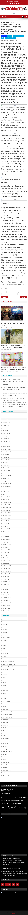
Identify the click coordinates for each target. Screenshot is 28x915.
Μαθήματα (5, 725)
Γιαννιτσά (5, 658)
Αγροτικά (5, 627)
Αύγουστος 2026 (6, 422)
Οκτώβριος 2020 (7, 608)
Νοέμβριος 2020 (6, 605)
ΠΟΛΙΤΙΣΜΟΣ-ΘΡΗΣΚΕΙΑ (8, 751)
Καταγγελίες (5, 709)
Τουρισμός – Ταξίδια (7, 770)
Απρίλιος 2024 (6, 496)
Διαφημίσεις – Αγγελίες (8, 669)
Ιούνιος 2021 (6, 587)
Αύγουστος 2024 (6, 486)
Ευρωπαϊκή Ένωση (7, 696)
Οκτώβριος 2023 (7, 512)
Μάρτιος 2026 (6, 436)
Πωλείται (5, 754)
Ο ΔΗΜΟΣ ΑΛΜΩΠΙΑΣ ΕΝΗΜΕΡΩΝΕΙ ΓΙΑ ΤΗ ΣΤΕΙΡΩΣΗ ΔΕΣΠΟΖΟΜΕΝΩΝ (5, 297)
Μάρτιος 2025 (6, 467)
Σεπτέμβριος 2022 (7, 547)
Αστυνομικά (5, 653)
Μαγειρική (5, 722)
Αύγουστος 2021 (6, 581)
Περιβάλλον (5, 743)
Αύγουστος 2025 (6, 454)
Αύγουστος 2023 (6, 518)
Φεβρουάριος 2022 (7, 565)
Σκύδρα (4, 756)
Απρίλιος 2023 (6, 528)
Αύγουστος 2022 (6, 549)
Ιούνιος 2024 (6, 491)
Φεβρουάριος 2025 (7, 470)
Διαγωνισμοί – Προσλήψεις (9, 666)
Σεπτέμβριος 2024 (7, 483)
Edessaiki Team (14, 40)
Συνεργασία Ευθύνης (12, 293)
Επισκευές (5, 690)
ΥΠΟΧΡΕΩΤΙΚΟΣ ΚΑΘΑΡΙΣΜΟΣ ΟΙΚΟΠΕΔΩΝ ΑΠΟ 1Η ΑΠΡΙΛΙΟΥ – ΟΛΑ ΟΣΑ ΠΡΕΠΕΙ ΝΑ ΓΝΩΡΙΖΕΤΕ (13, 346)
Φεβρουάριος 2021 (7, 597)
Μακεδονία (21, 36)
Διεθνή (4, 677)
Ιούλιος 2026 (6, 425)
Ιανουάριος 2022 (6, 568)
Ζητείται (5, 703)
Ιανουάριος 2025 (6, 473)
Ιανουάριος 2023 (6, 536)
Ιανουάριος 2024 (6, 504)
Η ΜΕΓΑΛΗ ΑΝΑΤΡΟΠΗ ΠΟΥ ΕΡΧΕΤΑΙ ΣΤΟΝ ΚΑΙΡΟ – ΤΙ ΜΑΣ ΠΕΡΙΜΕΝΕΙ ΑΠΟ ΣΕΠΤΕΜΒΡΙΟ (14, 388)
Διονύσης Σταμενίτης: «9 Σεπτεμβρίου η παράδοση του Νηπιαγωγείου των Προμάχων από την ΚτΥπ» (13, 368)
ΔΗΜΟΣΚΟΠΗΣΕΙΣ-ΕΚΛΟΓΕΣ (9, 664)
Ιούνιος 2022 (6, 555)
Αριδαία (4, 648)
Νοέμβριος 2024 (6, 478)
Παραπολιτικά (6, 738)
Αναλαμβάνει (6, 635)
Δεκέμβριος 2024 (7, 475)
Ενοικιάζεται (6, 688)
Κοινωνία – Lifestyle (7, 714)
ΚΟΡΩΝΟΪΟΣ (5, 719)
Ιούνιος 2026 (6, 428)
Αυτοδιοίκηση (10, 292)
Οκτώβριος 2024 (7, 481)
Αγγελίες (5, 624)
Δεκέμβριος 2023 (7, 507)
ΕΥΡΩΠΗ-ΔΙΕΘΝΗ (6, 701)
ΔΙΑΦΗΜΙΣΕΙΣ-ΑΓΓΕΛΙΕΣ (8, 672)
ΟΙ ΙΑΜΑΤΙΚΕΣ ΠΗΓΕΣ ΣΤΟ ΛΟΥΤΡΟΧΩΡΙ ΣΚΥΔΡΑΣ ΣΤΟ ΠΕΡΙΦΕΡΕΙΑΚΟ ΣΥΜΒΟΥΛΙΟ (14, 399)
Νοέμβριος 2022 (6, 542)
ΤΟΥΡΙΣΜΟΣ (5, 767)
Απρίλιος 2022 (6, 560)
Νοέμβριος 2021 (6, 573)
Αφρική (4, 656)
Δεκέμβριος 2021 (7, 571)
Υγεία (4, 772)
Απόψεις (5, 643)
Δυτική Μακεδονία (7, 680)
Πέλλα (4, 741)
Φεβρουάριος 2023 (7, 534)
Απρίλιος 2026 (6, 433)
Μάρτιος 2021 (6, 595)
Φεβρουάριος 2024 (7, 502)
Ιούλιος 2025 (6, 457)
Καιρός (4, 706)
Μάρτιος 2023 (6, 531)
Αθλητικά (4, 36)
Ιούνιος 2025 (6, 459)
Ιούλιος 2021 (6, 584)
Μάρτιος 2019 (6, 610)
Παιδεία (4, 735)
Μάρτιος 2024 (6, 499)
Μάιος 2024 (5, 494)
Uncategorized (6, 621)
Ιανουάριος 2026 (6, 441)
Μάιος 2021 (5, 589)
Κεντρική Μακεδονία (7, 711)
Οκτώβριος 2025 (7, 449)
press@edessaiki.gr (7, 793)
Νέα (3, 37)
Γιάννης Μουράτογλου (20, 292)
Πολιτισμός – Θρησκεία (8, 749)
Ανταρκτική (5, 640)
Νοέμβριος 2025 (6, 446)
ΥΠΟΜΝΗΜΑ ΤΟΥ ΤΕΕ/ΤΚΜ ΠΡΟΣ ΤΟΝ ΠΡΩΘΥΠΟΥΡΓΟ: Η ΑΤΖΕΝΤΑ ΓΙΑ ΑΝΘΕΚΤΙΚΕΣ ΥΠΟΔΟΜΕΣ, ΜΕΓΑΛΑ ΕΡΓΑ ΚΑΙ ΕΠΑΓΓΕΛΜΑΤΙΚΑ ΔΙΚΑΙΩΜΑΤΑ (14, 382)
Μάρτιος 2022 (6, 563)
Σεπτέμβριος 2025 (7, 451)
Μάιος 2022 (5, 557)
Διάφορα (5, 674)
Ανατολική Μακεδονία (8, 637)
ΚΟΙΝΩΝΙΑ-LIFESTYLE (7, 717)
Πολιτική (5, 746)
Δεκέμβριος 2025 (7, 444)
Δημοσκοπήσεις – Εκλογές (9, 661)
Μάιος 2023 (5, 526)
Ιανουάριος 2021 (6, 600)
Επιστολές (5, 693)
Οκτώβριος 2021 (7, 576)
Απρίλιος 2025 (6, 465)
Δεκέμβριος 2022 (7, 539)
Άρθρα (4, 645)
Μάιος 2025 (5, 462)
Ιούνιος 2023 (6, 523)
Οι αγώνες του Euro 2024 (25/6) (24, 297)
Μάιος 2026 (5, 430)
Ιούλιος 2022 (6, 552)
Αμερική (5, 632)
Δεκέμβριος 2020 (7, 602)
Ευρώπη (5, 698)
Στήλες (4, 759)
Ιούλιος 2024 (6, 489)
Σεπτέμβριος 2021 (7, 579)
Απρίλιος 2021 (6, 592)
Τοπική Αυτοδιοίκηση (10, 37)
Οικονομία (5, 733)
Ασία (4, 651)
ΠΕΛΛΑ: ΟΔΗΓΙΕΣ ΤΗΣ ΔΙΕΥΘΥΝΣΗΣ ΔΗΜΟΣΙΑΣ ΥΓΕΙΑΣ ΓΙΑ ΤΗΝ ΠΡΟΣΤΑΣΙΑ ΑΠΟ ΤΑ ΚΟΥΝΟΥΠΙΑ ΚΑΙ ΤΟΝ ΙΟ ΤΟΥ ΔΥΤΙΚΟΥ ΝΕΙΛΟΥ (15, 394)
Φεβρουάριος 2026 (7, 438)
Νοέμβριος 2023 (6, 510)
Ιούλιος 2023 (6, 520)
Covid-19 (5, 619)
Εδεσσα (9, 36)
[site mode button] (23, 17)
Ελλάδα (15, 36)
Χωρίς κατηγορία (7, 775)
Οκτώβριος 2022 (7, 544)
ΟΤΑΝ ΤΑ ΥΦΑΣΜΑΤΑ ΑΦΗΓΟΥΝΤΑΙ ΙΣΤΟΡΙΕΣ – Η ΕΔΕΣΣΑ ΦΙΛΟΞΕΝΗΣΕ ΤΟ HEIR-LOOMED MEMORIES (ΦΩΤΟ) (13, 323)
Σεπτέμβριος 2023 (7, 515)
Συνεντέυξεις (6, 762)
